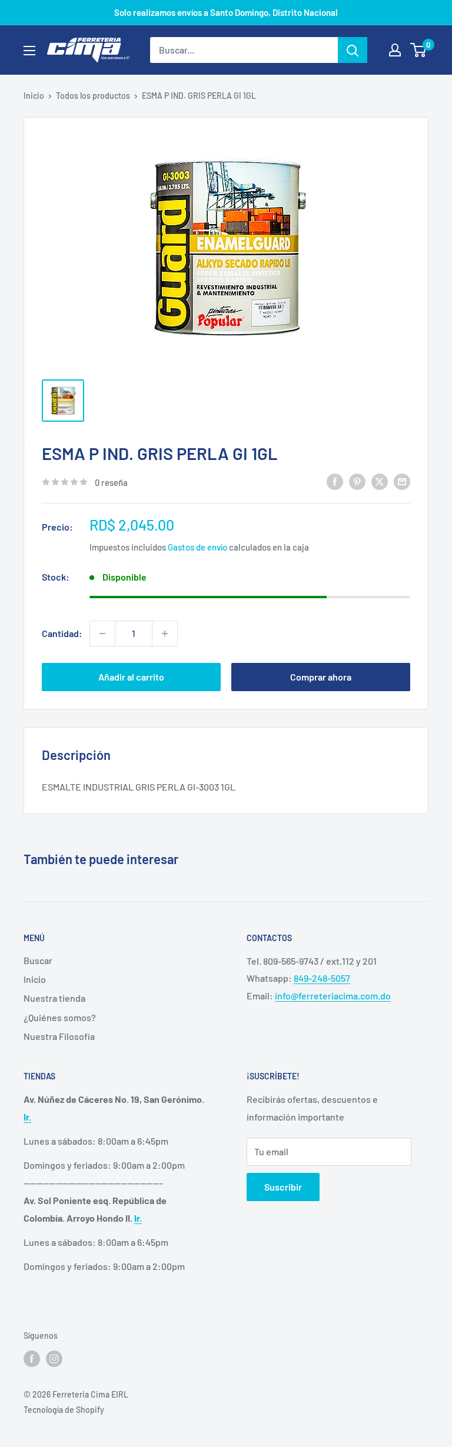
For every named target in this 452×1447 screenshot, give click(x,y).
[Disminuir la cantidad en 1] (102, 633)
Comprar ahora (320, 676)
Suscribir (283, 1186)
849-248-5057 (322, 977)
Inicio (34, 96)
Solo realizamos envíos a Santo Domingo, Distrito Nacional (226, 12)
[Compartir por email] (402, 481)
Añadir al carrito (131, 676)
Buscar (38, 960)
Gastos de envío (197, 547)
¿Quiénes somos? (60, 1017)
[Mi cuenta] (395, 50)
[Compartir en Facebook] (335, 481)
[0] (418, 50)
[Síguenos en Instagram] (54, 1358)
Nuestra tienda (54, 997)
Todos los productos (93, 96)
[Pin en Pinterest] (357, 481)
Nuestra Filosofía (59, 1036)
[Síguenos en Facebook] (32, 1358)
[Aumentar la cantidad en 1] (164, 633)
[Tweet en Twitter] (379, 481)
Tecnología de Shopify (64, 1410)
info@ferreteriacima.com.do (333, 995)
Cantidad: (62, 633)
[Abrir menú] (29, 50)
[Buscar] (352, 50)
